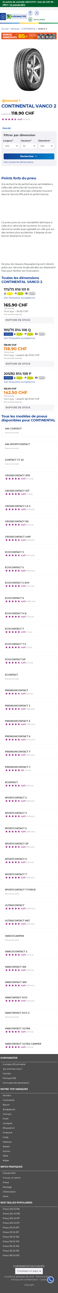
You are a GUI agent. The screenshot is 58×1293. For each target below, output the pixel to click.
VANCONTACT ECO (16, 997)
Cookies (43, 1279)
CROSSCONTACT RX (17, 521)
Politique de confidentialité (24, 1279)
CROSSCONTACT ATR (17, 475)
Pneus (6, 1182)
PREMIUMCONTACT (16, 690)
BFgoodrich (9, 1128)
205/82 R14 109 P (17, 374)
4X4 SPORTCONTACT (17, 444)
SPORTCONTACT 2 (16, 797)
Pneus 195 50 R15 (11, 1251)
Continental (8, 1100)
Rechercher (27, 156)
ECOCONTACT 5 (14, 567)
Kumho (6, 1151)
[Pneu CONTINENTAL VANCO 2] (29, 69)
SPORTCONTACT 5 (16, 828)
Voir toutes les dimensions (18, 162)
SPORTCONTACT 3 (16, 813)
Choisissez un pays (28, 1271)
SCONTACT (11, 782)
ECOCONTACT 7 (14, 628)
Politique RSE (9, 1078)
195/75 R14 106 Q (17, 330)
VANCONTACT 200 (16, 982)
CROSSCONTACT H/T (17, 490)
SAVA (5, 1156)
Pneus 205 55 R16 (11, 1209)
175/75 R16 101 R (16, 289)
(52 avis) (26, 119)
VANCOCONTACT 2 (16, 951)
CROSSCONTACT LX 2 (17, 506)
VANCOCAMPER (14, 936)
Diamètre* (44, 140)
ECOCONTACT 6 (14, 598)
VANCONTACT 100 (15, 967)
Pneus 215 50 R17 (11, 1227)
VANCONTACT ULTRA (17, 1028)
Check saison (9, 1191)
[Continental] (29, 35)
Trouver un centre (11, 1178)
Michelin (7, 1095)
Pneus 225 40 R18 (11, 1213)
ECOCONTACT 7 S (15, 644)
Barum (6, 1105)
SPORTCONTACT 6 (16, 859)
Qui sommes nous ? (13, 1069)
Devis (5, 1196)
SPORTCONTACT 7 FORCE (20, 889)
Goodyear (7, 1123)
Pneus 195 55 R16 (11, 1237)
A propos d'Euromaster (14, 1064)
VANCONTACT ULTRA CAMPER (23, 1044)
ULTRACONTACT (14, 905)
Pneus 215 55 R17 (11, 1232)
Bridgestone (9, 1109)
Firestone (7, 1132)
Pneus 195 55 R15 (11, 1246)
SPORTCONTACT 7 (16, 874)
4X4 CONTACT (13, 428)
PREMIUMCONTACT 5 (17, 721)
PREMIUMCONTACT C (18, 767)
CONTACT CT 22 (14, 460)
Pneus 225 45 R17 (11, 1223)
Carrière (7, 1073)
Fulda (5, 1137)
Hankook (7, 1142)
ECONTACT (11, 674)
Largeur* (8, 140)
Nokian (6, 1146)
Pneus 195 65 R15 (11, 1241)
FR (52, 8)
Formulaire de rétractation (16, 1083)
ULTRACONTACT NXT (17, 920)
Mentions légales (44, 1276)
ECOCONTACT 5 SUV (17, 582)
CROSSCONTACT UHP (18, 536)
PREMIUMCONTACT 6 (17, 736)
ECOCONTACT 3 (14, 552)
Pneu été (7, 128)
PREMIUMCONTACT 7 (17, 751)
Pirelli (5, 1118)
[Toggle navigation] (3, 16)
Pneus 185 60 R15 (11, 1255)
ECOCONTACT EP (15, 659)
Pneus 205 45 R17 (11, 1218)
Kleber (6, 1160)
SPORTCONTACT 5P (16, 843)
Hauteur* (26, 140)
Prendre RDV (9, 1173)
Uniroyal (7, 1114)
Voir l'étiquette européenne (19, 297)
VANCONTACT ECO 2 (17, 1013)
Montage (7, 1187)
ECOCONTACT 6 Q (15, 613)
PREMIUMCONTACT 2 (17, 705)
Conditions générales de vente (19, 1276)
